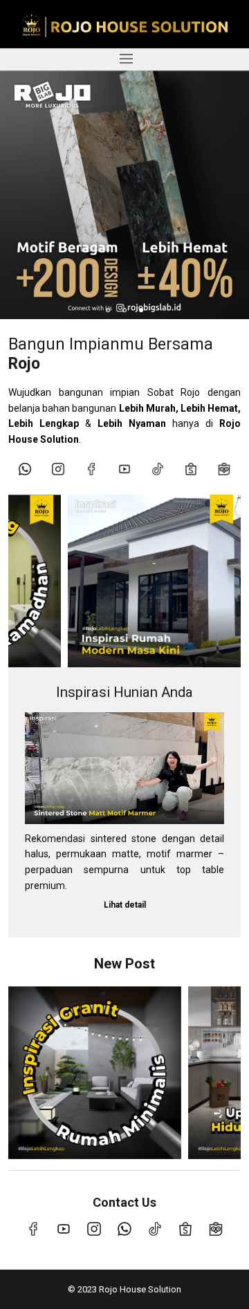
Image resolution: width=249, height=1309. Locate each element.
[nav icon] (126, 59)
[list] (124, 194)
